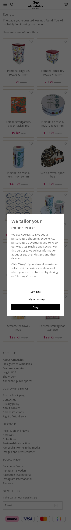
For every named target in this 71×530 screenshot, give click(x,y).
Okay (36, 307)
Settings (35, 291)
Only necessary (36, 299)
